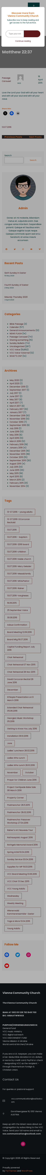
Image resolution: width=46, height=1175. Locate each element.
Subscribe (32, 33)
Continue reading (23, 41)
